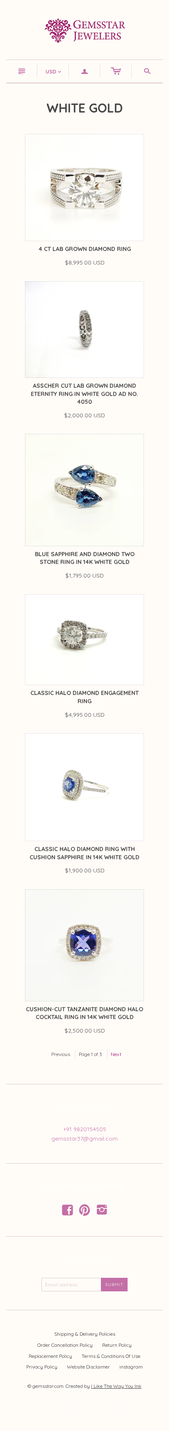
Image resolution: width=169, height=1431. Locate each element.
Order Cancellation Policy (65, 1345)
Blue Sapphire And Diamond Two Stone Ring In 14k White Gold (85, 558)
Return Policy (117, 1345)
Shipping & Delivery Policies (84, 1334)
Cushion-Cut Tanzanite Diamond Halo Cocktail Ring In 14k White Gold (84, 1013)
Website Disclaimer (88, 1367)
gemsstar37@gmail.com (84, 1138)
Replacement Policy (50, 1356)
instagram (131, 1367)
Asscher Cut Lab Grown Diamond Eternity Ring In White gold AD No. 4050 (84, 393)
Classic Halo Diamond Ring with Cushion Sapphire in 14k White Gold (84, 853)
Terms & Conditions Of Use (111, 1356)
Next (116, 1054)
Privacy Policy (41, 1367)
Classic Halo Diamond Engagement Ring (84, 697)
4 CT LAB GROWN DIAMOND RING (85, 249)
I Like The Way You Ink (116, 1386)
